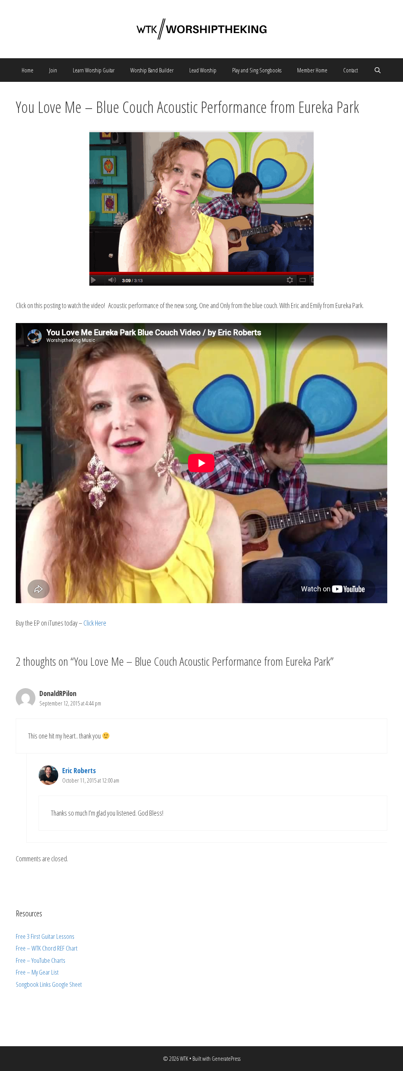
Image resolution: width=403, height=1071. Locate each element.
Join (53, 70)
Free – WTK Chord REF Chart (47, 948)
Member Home (312, 70)
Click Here (94, 623)
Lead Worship (202, 70)
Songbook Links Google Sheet (49, 984)
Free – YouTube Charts (40, 960)
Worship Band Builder (152, 70)
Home (27, 70)
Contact (350, 70)
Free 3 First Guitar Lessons (45, 936)
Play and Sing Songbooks (256, 70)
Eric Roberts (79, 770)
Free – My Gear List (37, 972)
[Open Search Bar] (377, 70)
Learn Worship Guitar (94, 70)
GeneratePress (226, 1058)
